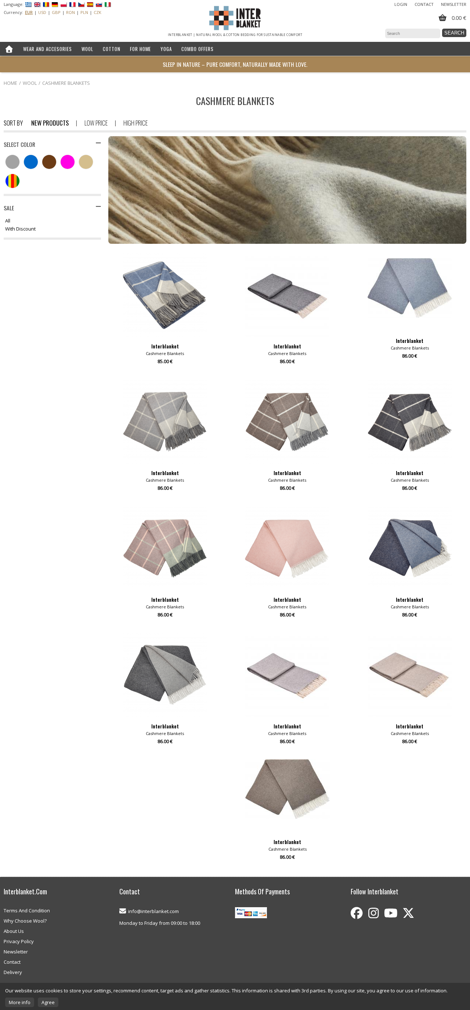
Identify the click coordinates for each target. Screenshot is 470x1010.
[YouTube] (391, 913)
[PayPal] (251, 913)
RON (70, 12)
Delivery (13, 972)
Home (10, 83)
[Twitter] (408, 913)
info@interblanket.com (153, 911)
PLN (84, 12)
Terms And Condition (27, 910)
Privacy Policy (19, 941)
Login (400, 4)
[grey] (14, 163)
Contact (424, 4)
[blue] (33, 163)
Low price (96, 122)
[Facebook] (357, 913)
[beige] (88, 163)
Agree (48, 1002)
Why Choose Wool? (25, 920)
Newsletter (453, 4)
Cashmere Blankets (66, 83)
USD (42, 12)
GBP (56, 12)
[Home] (9, 49)
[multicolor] (14, 182)
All (7, 221)
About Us (14, 931)
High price (135, 122)
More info (19, 1002)
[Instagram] (373, 913)
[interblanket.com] (234, 18)
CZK (97, 12)
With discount (20, 229)
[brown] (51, 163)
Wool (30, 83)
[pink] (69, 163)
